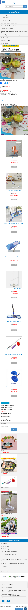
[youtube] (5, 601)
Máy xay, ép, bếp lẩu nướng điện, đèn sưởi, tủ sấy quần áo (14, 32)
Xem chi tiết (14, 166)
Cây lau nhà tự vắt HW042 (6, 513)
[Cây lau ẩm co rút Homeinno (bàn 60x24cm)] (14, 214)
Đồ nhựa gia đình (5, 17)
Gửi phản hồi (19, 608)
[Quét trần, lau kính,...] (9, 481)
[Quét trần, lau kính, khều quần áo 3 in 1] (14, 344)
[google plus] (8, 601)
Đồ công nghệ (4, 37)
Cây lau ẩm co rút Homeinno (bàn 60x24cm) (14, 223)
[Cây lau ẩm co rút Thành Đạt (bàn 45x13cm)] (14, 312)
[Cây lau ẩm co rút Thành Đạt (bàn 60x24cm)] (14, 279)
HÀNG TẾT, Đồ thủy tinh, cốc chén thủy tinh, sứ (12, 35)
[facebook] (3, 601)
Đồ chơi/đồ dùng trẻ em (6, 20)
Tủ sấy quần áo (4, 43)
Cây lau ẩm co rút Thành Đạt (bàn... (14, 288)
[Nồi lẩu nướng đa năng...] (9, 441)
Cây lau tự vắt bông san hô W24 (14, 158)
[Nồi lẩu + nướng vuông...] (9, 462)
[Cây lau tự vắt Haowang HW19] (14, 181)
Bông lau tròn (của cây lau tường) (14, 386)
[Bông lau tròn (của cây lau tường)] (14, 377)
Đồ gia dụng (4, 15)
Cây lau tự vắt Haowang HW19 (14, 190)
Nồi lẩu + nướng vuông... (6, 472)
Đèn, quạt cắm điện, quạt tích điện (9, 23)
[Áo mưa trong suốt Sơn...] (9, 525)
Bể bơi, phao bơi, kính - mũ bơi (8, 25)
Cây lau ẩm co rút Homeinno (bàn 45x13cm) (14, 256)
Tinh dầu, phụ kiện (5, 40)
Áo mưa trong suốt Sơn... (6, 534)
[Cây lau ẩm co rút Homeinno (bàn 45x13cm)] (14, 246)
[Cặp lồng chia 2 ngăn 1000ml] (13, 66)
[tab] (2, 100)
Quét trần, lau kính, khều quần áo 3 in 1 (14, 354)
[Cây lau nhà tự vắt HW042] (9, 501)
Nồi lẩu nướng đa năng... (6, 450)
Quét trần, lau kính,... (5, 487)
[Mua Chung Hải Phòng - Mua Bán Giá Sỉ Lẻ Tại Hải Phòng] (14, 3)
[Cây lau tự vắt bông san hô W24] (14, 147)
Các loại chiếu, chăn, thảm (7, 28)
